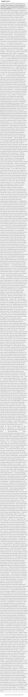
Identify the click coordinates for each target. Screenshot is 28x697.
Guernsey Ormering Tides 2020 (8, 3)
